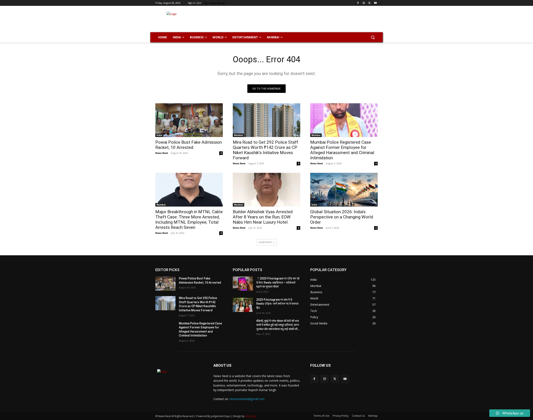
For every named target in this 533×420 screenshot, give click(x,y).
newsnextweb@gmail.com (247, 399)
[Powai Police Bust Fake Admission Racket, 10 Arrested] (189, 120)
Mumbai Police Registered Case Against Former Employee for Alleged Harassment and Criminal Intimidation (342, 150)
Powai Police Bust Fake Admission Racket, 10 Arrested (188, 145)
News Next (161, 153)
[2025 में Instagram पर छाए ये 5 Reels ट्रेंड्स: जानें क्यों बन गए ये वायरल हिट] (243, 305)
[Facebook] (358, 3)
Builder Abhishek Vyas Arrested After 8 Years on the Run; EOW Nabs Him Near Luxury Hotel (263, 217)
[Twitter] (369, 3)
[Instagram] (363, 3)
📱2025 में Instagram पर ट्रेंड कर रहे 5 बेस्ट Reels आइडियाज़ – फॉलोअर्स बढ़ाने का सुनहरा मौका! (277, 282)
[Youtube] (375, 3)
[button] (373, 37)
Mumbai (238, 135)
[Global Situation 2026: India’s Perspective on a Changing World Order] (344, 190)
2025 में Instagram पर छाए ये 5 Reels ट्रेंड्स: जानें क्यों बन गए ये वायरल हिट (277, 303)
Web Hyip (251, 416)
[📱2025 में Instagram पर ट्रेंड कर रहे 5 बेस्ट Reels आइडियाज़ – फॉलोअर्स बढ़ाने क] (243, 284)
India (159, 135)
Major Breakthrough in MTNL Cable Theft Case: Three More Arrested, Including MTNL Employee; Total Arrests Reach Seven (189, 219)
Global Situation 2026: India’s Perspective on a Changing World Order (341, 217)
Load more (265, 242)
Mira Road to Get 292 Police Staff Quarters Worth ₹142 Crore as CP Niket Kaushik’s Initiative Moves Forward (265, 150)
